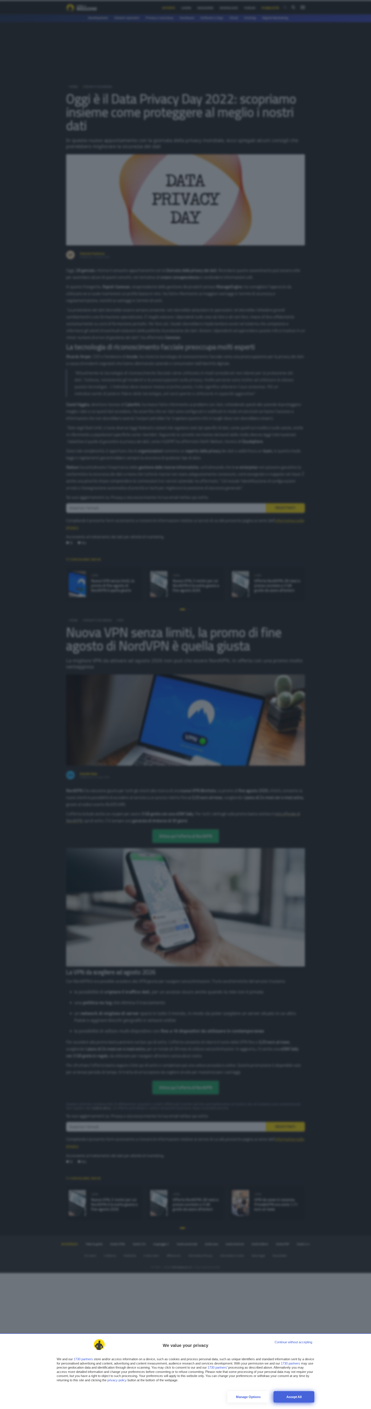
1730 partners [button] (83, 1359)
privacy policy (117, 1380)
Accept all (294, 1397)
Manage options (248, 1397)
